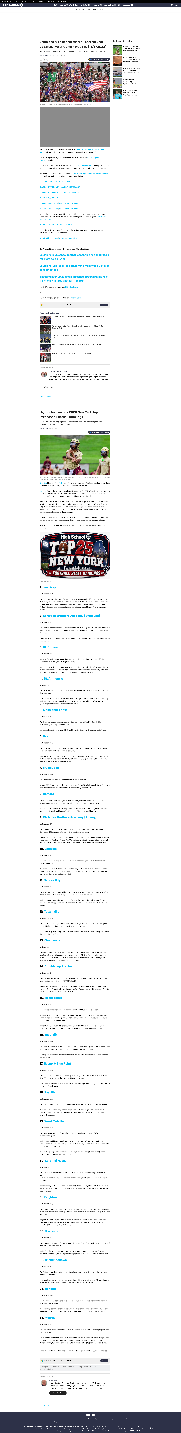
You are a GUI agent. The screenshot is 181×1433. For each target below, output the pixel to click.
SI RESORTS (33, 1)
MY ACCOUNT (50, 1)
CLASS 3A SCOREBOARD (49, 192)
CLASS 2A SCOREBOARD (70, 192)
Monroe (50, 1317)
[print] (51, 387)
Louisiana (48, 396)
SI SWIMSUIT (16, 1)
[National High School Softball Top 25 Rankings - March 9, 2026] (127, 83)
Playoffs (95, 9)
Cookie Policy (51, 1419)
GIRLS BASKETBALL (89, 5)
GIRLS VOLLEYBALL (125, 5)
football (59, 483)
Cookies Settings (53, 1422)
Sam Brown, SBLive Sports (48, 55)
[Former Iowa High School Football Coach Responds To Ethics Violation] (127, 61)
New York (43, 483)
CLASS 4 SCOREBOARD (49, 203)
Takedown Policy (92, 1419)
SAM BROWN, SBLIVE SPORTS (58, 371)
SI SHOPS (41, 1)
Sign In (177, 5)
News (78, 9)
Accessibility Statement (72, 1419)
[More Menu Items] (136, 5)
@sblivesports (76, 298)
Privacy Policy (109, 1419)
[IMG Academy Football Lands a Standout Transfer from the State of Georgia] (127, 72)
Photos (101, 9)
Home (41, 396)
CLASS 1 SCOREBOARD (68, 209)
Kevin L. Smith (44, 428)
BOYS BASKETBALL (71, 5)
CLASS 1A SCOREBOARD (49, 198)
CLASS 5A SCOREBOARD (49, 187)
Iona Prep (43, 491)
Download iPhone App (49, 238)
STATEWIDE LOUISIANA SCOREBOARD (55, 182)
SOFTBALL (112, 5)
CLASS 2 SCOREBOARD (49, 209)
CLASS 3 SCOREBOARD (68, 203)
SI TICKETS (24, 1)
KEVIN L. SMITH (53, 1380)
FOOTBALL (58, 5)
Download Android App (68, 238)
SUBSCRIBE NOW (60, 1)
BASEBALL (102, 5)
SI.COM (4, 1)
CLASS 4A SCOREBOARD (70, 187)
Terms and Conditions (126, 1419)
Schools (89, 9)
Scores (83, 9)
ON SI (9, 1)
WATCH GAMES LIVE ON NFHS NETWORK (56, 225)
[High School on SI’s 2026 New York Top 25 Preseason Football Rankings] (127, 50)
